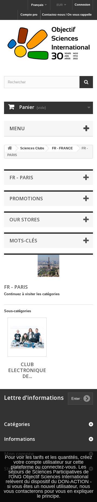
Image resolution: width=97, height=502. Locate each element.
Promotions (26, 198)
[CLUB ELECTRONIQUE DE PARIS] (27, 337)
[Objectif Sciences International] (48, 43)
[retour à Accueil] (10, 148)
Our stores (24, 219)
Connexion (82, 4)
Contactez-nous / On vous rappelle (67, 14)
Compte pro (28, 14)
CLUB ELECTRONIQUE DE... (27, 370)
